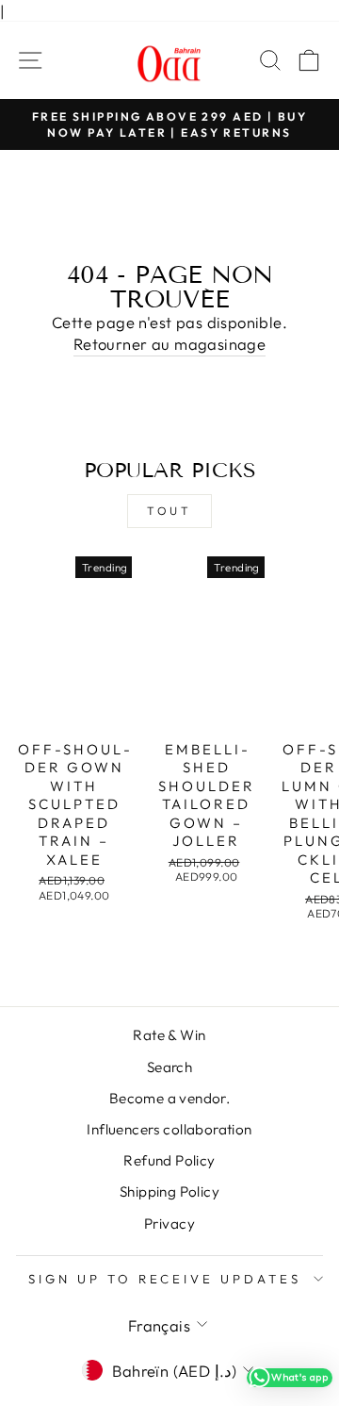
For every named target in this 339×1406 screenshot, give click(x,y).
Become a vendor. (170, 1098)
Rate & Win (169, 1035)
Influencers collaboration (169, 1129)
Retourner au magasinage (169, 344)
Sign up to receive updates (164, 1278)
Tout (169, 511)
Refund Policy (169, 1160)
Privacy (169, 1223)
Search (169, 1067)
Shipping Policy (169, 1191)
